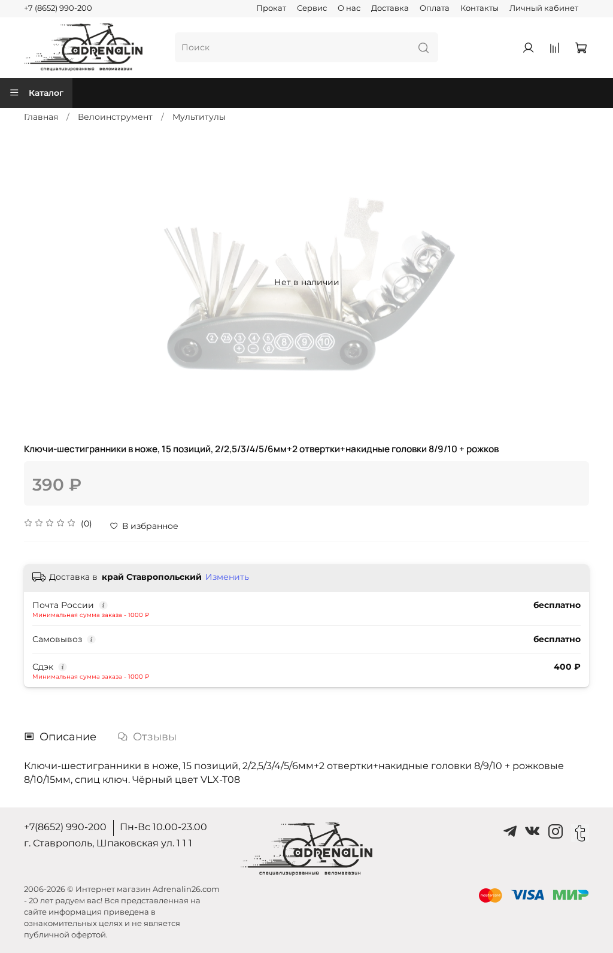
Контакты (479, 8)
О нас (349, 8)
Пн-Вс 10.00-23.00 (163, 827)
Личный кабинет (543, 8)
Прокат (271, 8)
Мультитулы (199, 116)
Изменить (227, 576)
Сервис (312, 8)
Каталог (46, 92)
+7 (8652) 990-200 (58, 8)
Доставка (390, 8)
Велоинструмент (115, 116)
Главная (41, 116)
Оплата (435, 8)
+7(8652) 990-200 (65, 827)
